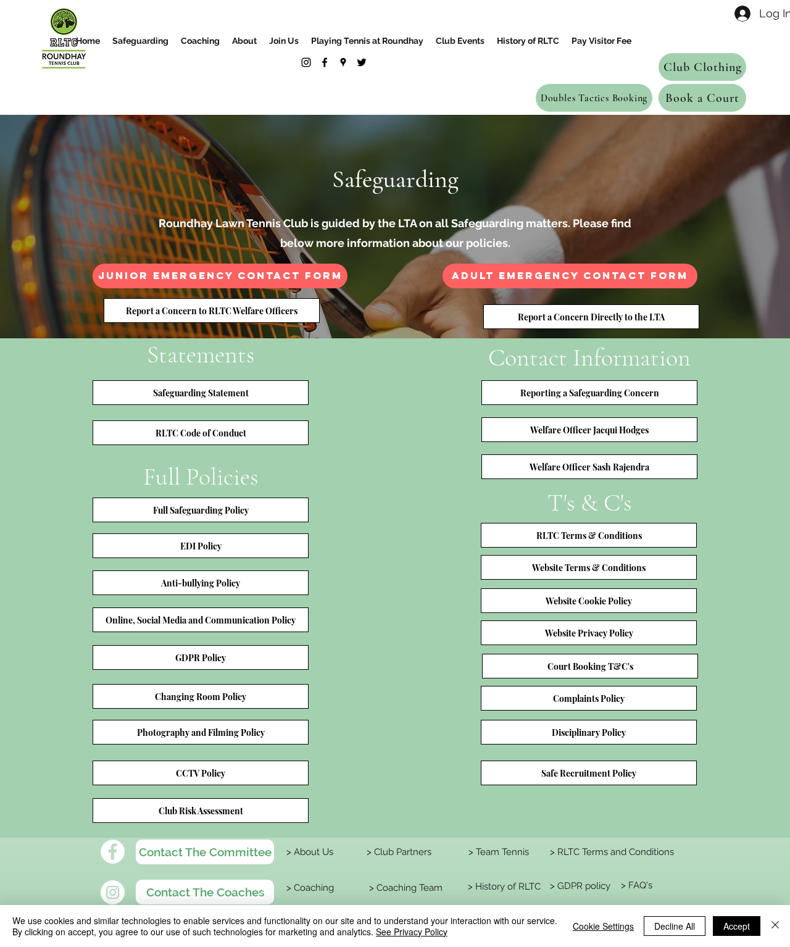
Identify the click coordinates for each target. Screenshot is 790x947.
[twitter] (362, 62)
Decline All (674, 926)
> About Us (308, 851)
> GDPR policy (578, 885)
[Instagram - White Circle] (113, 892)
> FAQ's (635, 885)
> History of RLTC (503, 886)
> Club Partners (399, 851)
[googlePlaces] (343, 62)
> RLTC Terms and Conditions (610, 851)
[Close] (775, 926)
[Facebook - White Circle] (113, 852)
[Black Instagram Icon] (306, 62)
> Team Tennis (497, 851)
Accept (736, 926)
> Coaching (309, 887)
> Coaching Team (405, 887)
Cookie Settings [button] (603, 926)
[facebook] (324, 62)
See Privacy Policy (411, 931)
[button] (212, 310)
